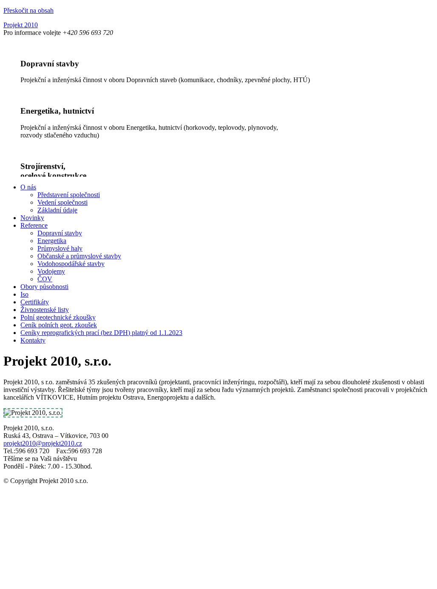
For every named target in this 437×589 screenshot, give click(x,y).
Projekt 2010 (20, 25)
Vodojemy (51, 271)
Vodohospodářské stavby (71, 263)
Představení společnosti (68, 194)
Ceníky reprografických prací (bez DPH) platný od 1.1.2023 (101, 332)
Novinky (32, 217)
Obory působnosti (44, 286)
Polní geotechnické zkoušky (58, 317)
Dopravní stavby (59, 233)
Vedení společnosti (62, 202)
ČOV (44, 279)
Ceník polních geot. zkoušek (58, 325)
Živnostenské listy (44, 309)
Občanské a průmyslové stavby (79, 256)
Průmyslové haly (59, 248)
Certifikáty (34, 302)
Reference (34, 225)
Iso (24, 294)
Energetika (51, 240)
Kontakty (32, 340)
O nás (28, 187)
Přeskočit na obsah (28, 10)
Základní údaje (57, 210)
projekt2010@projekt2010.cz (42, 443)
